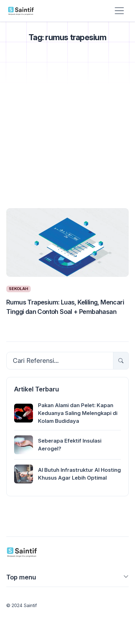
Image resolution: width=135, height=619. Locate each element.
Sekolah (18, 288)
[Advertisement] (67, 133)
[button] (126, 578)
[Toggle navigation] (119, 11)
